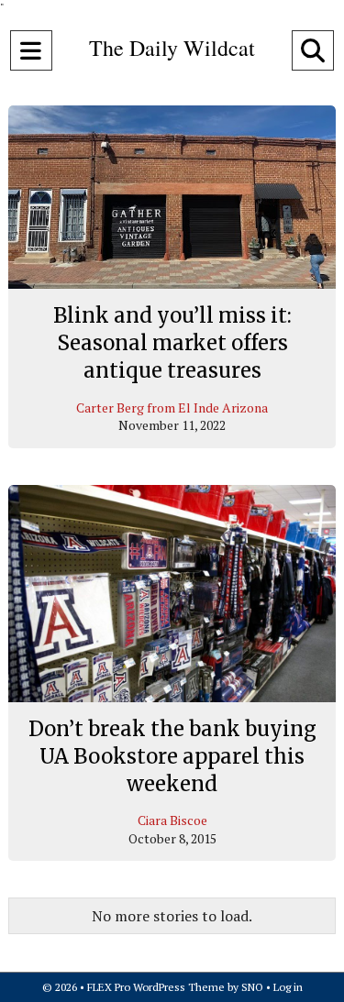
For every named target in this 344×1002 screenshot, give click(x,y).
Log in (288, 987)
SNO (252, 987)
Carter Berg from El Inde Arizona (172, 407)
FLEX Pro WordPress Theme (156, 987)
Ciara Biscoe (172, 820)
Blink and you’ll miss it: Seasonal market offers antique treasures (172, 342)
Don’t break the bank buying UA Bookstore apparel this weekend (172, 756)
